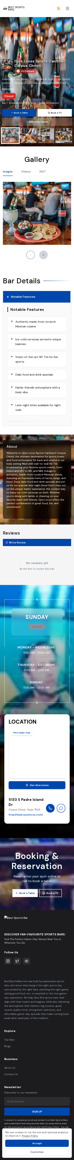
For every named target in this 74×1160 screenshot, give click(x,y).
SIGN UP (37, 1111)
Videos (26, 171)
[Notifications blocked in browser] (59, 8)
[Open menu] (67, 8)
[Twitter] (17, 961)
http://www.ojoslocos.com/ (26, 814)
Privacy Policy (30, 1135)
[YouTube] (26, 961)
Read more (8, 88)
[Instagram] (7, 961)
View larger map (21, 732)
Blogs (7, 1046)
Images (8, 171)
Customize (37, 1152)
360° (42, 171)
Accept (37, 1143)
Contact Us (11, 1074)
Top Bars (9, 1039)
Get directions (39, 785)
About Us (9, 1067)
